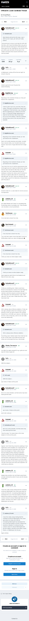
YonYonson (8, 213)
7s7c (6, 67)
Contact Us (14, 618)
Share (15, 583)
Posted (10, 29)
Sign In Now (14, 574)
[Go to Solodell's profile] (3, 153)
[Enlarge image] (24, 238)
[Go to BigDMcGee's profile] (3, 93)
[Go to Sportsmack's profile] (3, 225)
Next (23, 21)
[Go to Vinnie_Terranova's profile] (3, 346)
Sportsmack (9, 224)
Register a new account (14, 563)
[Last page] (27, 22)
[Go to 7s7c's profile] (3, 68)
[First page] (2, 22)
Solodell (8, 152)
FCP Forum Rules (7, 607)
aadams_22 (9, 199)
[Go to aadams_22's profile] (3, 199)
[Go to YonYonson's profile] (3, 214)
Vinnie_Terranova (11, 345)
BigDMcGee (9, 93)
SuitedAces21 (9, 28)
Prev (5, 21)
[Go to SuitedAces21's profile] (3, 28)
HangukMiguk (6, 14)
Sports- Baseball (13, 16)
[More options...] (26, 29)
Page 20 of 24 (14, 21)
